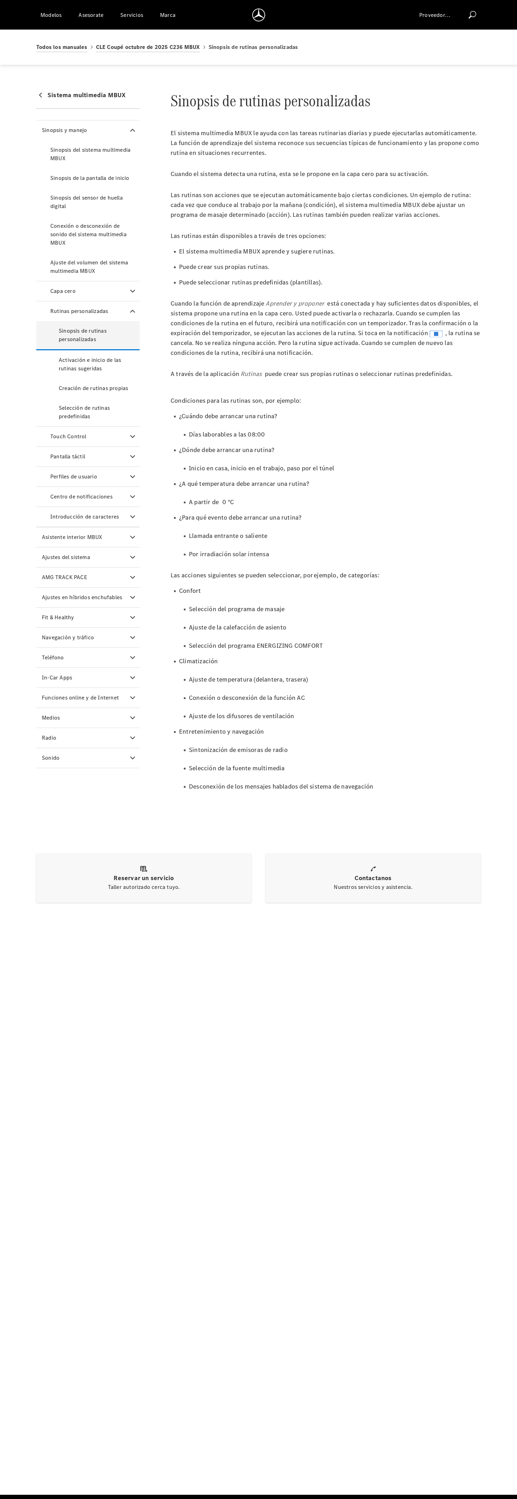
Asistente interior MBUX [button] (72, 537)
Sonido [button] (50, 757)
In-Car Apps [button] (57, 677)
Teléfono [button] (53, 657)
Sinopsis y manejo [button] (64, 130)
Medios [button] (51, 717)
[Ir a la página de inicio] (258, 15)
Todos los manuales (62, 47)
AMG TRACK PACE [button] (64, 577)
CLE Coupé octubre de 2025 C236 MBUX (148, 47)
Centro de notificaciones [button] (81, 496)
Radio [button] (49, 737)
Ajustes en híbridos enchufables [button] (82, 597)
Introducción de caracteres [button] (84, 516)
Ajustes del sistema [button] (66, 557)
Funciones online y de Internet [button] (80, 697)
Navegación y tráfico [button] (68, 637)
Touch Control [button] (68, 436)
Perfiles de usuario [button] (73, 476)
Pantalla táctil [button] (67, 456)
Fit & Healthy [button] (58, 617)
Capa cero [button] (63, 291)
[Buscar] (472, 14)
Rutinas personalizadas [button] (79, 311)
